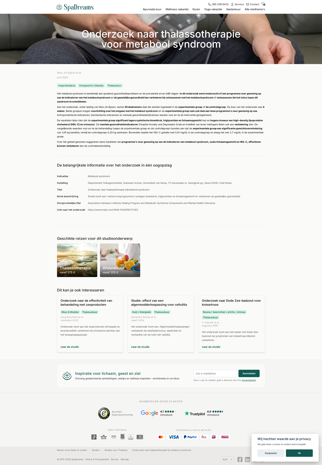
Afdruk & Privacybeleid (97, 459)
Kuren (196, 9)
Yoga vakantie (213, 9)
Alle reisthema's (255, 9)
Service (115, 459)
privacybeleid (249, 380)
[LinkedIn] (247, 459)
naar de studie (70, 346)
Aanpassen (271, 453)
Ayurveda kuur (152, 9)
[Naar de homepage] (76, 6)
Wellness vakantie (177, 9)
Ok (299, 453)
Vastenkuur (233, 9)
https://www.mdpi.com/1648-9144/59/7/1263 (113, 209)
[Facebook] (240, 459)
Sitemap (125, 459)
